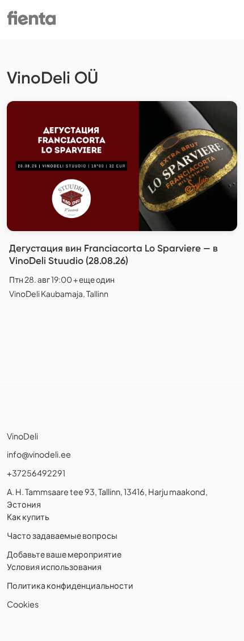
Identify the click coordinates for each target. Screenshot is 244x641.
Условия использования (54, 567)
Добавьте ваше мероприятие (64, 554)
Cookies (23, 604)
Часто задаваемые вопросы (62, 535)
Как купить (28, 517)
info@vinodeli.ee (39, 454)
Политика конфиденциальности (70, 585)
